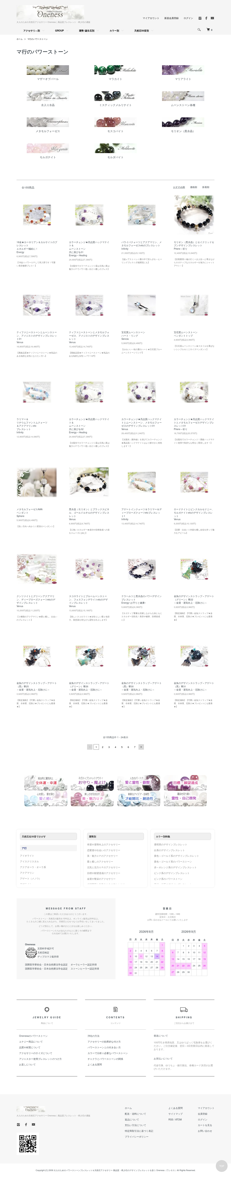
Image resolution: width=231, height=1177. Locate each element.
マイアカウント (151, 18)
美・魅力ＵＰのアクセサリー (102, 855)
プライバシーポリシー (136, 1136)
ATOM (178, 1119)
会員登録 (202, 1113)
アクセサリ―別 (31, 30)
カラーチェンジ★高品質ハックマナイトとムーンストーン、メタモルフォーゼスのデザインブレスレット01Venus (141, 424)
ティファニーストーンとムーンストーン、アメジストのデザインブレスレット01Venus (37, 337)
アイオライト (27, 855)
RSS (170, 1119)
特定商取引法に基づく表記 (139, 1130)
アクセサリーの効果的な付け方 (104, 1041)
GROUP (59, 30)
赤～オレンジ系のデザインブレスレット (175, 867)
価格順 (193, 187)
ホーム (20, 38)
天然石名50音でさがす (34, 836)
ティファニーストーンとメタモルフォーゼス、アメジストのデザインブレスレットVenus (89, 337)
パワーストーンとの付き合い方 (104, 1047)
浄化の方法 (93, 1035)
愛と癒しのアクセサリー (100, 861)
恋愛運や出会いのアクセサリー (103, 850)
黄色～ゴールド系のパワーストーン (173, 861)
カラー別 (114, 30)
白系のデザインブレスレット (169, 850)
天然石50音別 (141, 30)
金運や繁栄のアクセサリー (101, 878)
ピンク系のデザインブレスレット (172, 873)
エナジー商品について (31, 1041)
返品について (132, 1119)
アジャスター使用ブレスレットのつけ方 (40, 1058)
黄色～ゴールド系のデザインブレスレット (176, 855)
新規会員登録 (171, 18)
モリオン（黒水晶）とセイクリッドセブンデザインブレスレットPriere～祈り (194, 245)
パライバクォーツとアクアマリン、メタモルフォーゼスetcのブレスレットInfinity (141, 245)
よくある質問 (95, 1064)
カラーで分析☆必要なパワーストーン (108, 1053)
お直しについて (27, 1064)
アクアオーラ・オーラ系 (33, 867)
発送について (161, 1035)
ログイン (188, 18)
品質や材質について (29, 1047)
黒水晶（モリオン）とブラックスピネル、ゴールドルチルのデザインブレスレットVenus (89, 514)
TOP (221, 1166)
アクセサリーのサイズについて (35, 1053)
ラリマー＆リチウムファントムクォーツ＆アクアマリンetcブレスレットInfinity (32, 425)
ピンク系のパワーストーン (168, 878)
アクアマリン (27, 872)
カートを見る (205, 1125)
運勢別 (92, 836)
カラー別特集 (163, 836)
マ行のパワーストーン (37, 38)
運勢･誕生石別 (86, 30)
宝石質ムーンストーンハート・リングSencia (133, 335)
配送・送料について (135, 1113)
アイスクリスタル (29, 861)
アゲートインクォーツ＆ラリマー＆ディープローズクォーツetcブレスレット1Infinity (141, 514)
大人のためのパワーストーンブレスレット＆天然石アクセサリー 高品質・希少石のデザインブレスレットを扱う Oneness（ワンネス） (115, 1170)
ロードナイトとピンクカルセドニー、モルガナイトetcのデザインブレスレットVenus (194, 514)
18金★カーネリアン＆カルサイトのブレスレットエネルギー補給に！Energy (37, 247)
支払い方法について (135, 1125)
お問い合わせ (205, 1130)
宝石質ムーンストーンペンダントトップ (186, 333)
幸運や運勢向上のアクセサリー (103, 844)
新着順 (205, 187)
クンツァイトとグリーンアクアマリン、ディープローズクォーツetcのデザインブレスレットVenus (36, 601)
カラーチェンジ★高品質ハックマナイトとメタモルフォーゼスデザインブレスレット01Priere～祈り (194, 424)
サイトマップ (175, 1113)
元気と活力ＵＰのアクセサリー (103, 867)
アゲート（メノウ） (30, 878)
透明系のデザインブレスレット (170, 844)
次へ (141, 747)
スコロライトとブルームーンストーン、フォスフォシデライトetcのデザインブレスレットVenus (88, 601)
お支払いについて (163, 1058)
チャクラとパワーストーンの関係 (105, 1058)
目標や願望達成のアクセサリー (103, 873)
